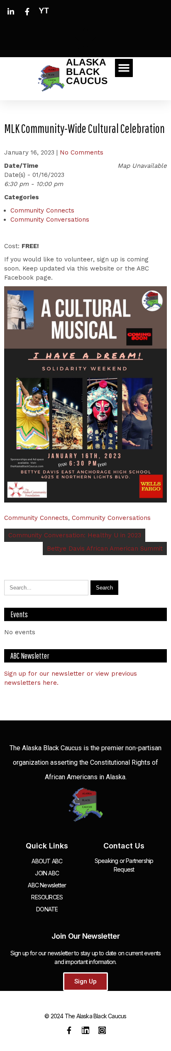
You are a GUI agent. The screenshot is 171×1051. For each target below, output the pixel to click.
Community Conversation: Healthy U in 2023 (74, 535)
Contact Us (123, 845)
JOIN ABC (47, 873)
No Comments (81, 152)
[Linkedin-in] (85, 1030)
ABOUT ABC (47, 861)
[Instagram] (102, 1030)
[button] (124, 68)
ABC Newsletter (47, 885)
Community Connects (42, 210)
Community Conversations (49, 219)
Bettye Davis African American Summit (105, 548)
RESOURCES (47, 897)
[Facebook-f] (69, 1030)
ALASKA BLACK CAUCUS (86, 71)
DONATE (47, 909)
